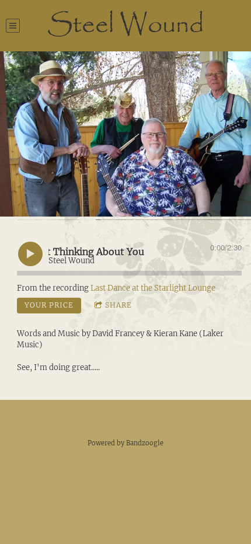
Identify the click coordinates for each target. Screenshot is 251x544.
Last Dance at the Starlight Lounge (152, 288)
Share (118, 305)
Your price (49, 305)
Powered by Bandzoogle (125, 443)
